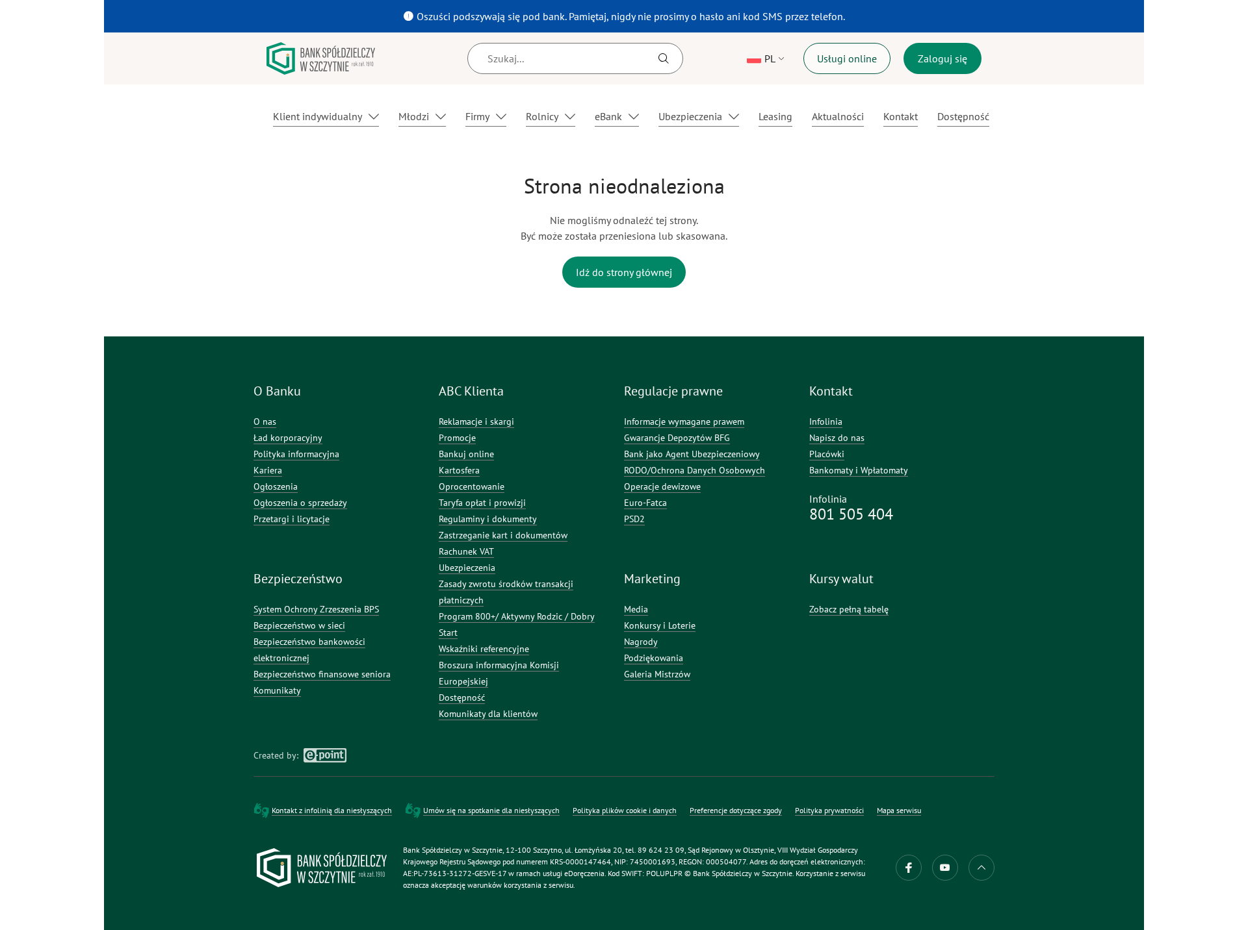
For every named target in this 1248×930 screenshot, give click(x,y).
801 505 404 (851, 514)
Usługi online (847, 58)
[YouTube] (945, 868)
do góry (981, 868)
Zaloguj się (942, 58)
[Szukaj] (664, 58)
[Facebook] (909, 868)
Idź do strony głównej (624, 272)
